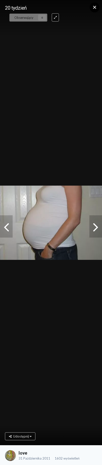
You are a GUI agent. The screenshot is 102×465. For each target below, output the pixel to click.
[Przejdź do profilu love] (10, 455)
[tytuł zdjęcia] (6, 226)
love (23, 453)
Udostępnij (21, 436)
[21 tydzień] (95, 226)
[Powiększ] (55, 17)
